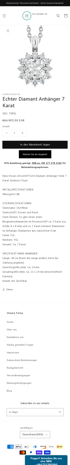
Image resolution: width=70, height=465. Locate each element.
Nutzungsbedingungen (19, 382)
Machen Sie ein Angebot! (35, 154)
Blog (9, 390)
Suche (10, 321)
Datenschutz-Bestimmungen (22, 360)
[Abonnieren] (59, 412)
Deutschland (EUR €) (33, 434)
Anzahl (6, 126)
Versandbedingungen (18, 375)
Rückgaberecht (15, 367)
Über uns (12, 329)
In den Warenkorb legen (35, 144)
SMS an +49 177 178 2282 (47, 163)
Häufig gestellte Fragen (20, 344)
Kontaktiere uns (15, 337)
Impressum (13, 352)
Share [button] (9, 289)
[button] (4, 15)
